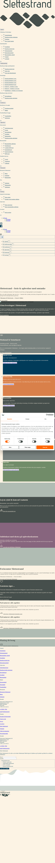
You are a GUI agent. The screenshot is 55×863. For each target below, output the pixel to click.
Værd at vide (3, 719)
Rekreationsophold (9, 52)
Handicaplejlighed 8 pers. (10, 84)
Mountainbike (3, 677)
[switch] (21, 441)
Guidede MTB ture (9, 147)
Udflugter (7, 163)
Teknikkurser (8, 145)
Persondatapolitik (4, 733)
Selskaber (7, 175)
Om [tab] (45, 419)
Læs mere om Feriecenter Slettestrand (8, 579)
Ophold (2, 29)
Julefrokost (7, 118)
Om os (1, 721)
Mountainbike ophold (10, 54)
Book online (7, 197)
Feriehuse (7, 39)
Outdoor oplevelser (7, 762)
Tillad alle (45, 447)
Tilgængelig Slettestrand (8, 763)
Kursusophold (3, 682)
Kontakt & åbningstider (5, 716)
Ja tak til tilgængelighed (8, 384)
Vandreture (7, 161)
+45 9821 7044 (3, 709)
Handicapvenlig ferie (9, 48)
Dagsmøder (2, 684)
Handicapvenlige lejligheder (11, 37)
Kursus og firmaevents (8, 766)
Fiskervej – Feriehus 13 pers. (11, 86)
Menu (6, 173)
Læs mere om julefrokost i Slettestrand (11, 547)
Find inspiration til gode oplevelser (11, 469)
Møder (6, 110)
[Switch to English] (8, 220)
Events (6, 130)
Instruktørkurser (8, 149)
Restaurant (3, 167)
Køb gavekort (8, 212)
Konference (3, 102)
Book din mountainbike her (9, 511)
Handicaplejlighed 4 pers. (10, 80)
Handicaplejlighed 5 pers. (10, 82)
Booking (2, 191)
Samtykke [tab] (9, 419)
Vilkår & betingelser (4, 731)
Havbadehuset (8, 96)
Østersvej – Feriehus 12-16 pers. (12, 88)
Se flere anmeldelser (4, 599)
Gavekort (2, 723)
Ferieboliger (2, 650)
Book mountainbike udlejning (11, 207)
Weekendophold (8, 50)
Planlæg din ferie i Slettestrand (10, 362)
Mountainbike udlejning (10, 143)
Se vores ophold (3, 300)
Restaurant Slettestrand (5, 692)
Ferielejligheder (8, 35)
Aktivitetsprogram (9, 128)
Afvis (10, 447)
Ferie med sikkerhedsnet (10, 73)
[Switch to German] (8, 219)
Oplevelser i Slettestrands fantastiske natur (12, 614)
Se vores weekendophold (5, 352)
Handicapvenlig (4, 63)
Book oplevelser (8, 205)
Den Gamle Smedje (9, 41)
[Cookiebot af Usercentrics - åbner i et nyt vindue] (47, 415)
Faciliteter (7, 134)
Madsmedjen (8, 136)
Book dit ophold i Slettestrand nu (10, 645)
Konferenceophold (9, 108)
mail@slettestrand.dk (4, 711)
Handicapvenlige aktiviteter (11, 98)
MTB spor (7, 153)
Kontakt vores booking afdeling (12, 199)
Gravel (6, 159)
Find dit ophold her (4, 315)
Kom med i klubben (5, 768)
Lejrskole (7, 58)
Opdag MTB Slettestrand (8, 405)
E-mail (1, 758)
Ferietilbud (7, 46)
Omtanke (2, 728)
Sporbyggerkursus (9, 151)
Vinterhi (7, 56)
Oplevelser (3, 122)
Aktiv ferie (7, 71)
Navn (1, 757)
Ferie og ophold (6, 764)
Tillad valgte (27, 447)
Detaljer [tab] (28, 419)
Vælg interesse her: (5, 760)
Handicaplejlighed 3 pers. (10, 78)
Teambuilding (8, 116)
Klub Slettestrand (4, 726)
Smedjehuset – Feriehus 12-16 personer (14, 90)
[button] (27, 62)
